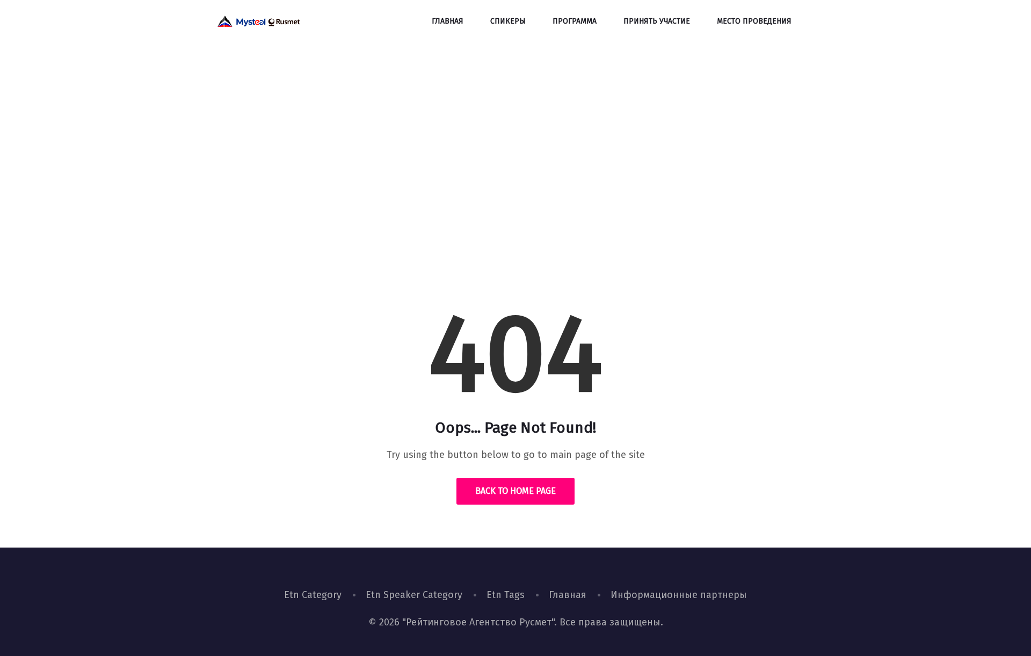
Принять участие (656, 21)
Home (478, 206)
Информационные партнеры (679, 595)
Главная (447, 21)
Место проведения (754, 21)
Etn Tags (506, 595)
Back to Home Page (515, 491)
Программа (575, 21)
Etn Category (313, 595)
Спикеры (508, 21)
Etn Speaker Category (414, 595)
